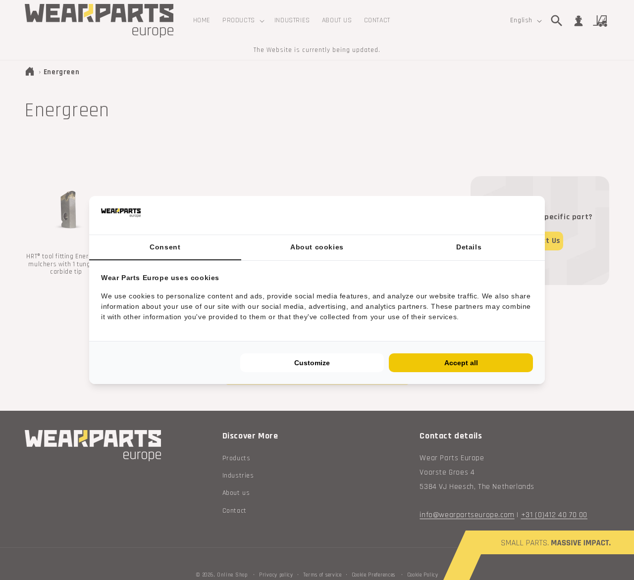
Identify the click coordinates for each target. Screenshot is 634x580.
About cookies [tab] (317, 247)
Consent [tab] (165, 247)
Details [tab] (468, 247)
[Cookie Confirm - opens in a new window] (530, 215)
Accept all (461, 363)
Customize (312, 363)
